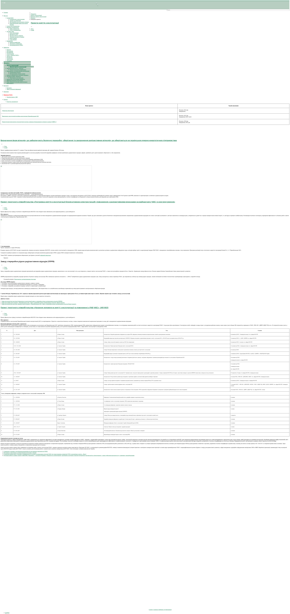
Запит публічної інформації (14, 89)
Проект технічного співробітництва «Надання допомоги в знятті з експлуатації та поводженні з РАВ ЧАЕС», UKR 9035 (54, 307)
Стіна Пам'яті (13, 39)
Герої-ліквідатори (14, 33)
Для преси (9, 60)
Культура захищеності (12, 101)
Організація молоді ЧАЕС (16, 45)
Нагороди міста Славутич (16, 35)
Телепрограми (10, 53)
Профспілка (10, 41)
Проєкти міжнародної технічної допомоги (17, 75)
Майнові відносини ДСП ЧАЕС (15, 80)
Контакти (6, 85)
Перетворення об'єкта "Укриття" (15, 68)
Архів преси (10, 59)
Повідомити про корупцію (16, 77)
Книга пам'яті (13, 38)
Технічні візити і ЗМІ (12, 97)
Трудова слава (10, 31)
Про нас (6, 15)
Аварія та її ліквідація (15, 20)
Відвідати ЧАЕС (8, 95)
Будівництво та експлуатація (17, 19)
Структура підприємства (13, 26)
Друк (32, 28)
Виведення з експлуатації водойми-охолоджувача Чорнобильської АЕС (20, 116)
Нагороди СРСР (14, 34)
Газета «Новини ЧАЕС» (13, 55)
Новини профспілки (15, 42)
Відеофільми (10, 52)
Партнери (6, 91)
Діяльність (6, 63)
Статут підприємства (15, 30)
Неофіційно (10, 57)
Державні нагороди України (17, 37)
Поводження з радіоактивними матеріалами (18, 71)
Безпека (6, 99)
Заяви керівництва (14, 28)
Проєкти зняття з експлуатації (18, 67)
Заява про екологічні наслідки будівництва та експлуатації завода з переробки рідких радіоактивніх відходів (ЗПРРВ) (32, 301)
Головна (6, 12)
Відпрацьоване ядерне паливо (17, 73)
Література (9, 56)
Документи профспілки (16, 43)
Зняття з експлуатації (12, 65)
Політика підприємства (13, 27)
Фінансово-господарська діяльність (16, 79)
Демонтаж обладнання (8, 110)
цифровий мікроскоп (45, 255)
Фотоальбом (10, 51)
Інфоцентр (6, 47)
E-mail (32, 30)
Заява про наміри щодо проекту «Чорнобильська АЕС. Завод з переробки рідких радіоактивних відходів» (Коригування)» (33, 302)
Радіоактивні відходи (15, 72)
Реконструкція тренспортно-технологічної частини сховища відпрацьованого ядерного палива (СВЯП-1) (29, 121)
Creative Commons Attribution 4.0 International (160, 609)
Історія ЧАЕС (10, 18)
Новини (9, 49)
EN (4, 2)
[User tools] (31, 26)
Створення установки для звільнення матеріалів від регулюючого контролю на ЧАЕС (26, 451)
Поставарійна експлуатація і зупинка (19, 22)
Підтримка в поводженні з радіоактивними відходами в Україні (20, 452)
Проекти (33, 18)
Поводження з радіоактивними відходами (25, 279)
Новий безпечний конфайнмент (18, 69)
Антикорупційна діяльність (14, 76)
